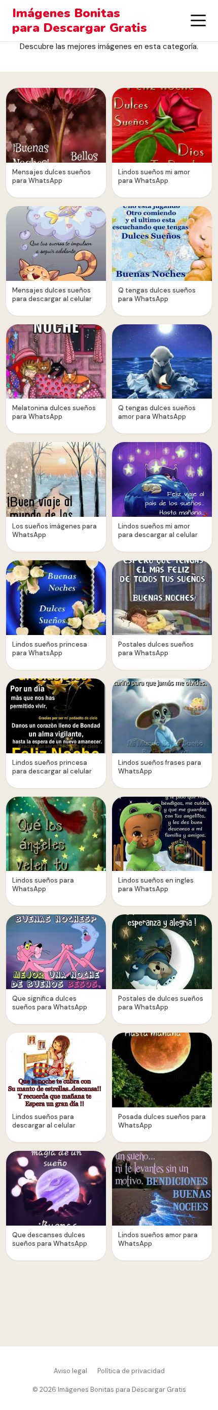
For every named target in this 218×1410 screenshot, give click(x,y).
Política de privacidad (131, 1371)
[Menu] (198, 21)
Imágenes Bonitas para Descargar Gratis (79, 20)
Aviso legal (70, 1371)
